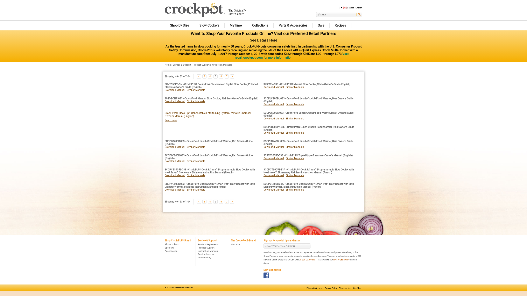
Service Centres (206, 254)
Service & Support (182, 65)
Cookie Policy (331, 288)
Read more (171, 120)
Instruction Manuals (221, 65)
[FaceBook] (266, 275)
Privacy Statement (341, 260)
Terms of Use (345, 288)
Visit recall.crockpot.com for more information (292, 55)
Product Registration (208, 244)
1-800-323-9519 (307, 260)
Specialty (169, 247)
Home (168, 65)
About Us (235, 244)
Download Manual (175, 90)
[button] (350, 7)
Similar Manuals (196, 90)
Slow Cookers (172, 244)
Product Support (201, 65)
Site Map (357, 288)
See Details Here (263, 40)
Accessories (171, 251)
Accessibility (204, 257)
